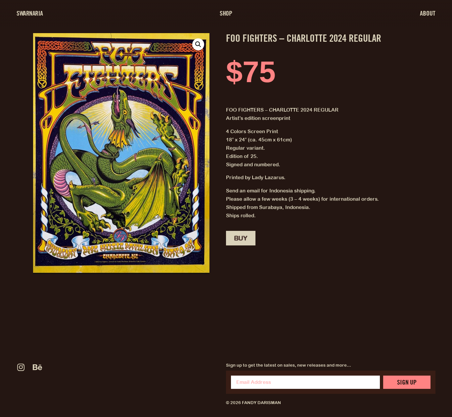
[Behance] (37, 367)
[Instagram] (21, 367)
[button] (198, 44)
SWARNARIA (30, 13)
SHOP (226, 13)
